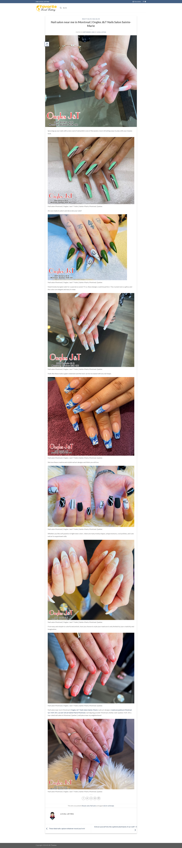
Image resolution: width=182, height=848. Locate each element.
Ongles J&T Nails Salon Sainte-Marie (84, 710)
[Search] (61, 8)
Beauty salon (87, 19)
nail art (105, 806)
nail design (111, 806)
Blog (65, 8)
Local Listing (101, 32)
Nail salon (96, 19)
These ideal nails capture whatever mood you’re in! (67, 828)
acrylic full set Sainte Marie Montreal (71, 713)
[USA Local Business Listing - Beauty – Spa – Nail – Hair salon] (46, 7)
